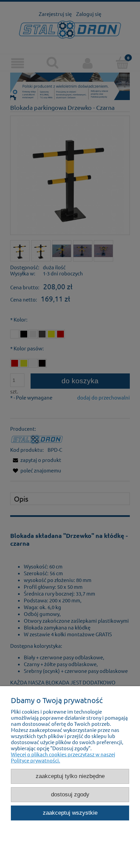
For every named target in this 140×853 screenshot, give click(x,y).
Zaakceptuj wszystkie (70, 812)
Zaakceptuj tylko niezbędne (70, 776)
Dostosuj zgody (70, 794)
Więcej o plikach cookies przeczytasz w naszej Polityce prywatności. (63, 757)
